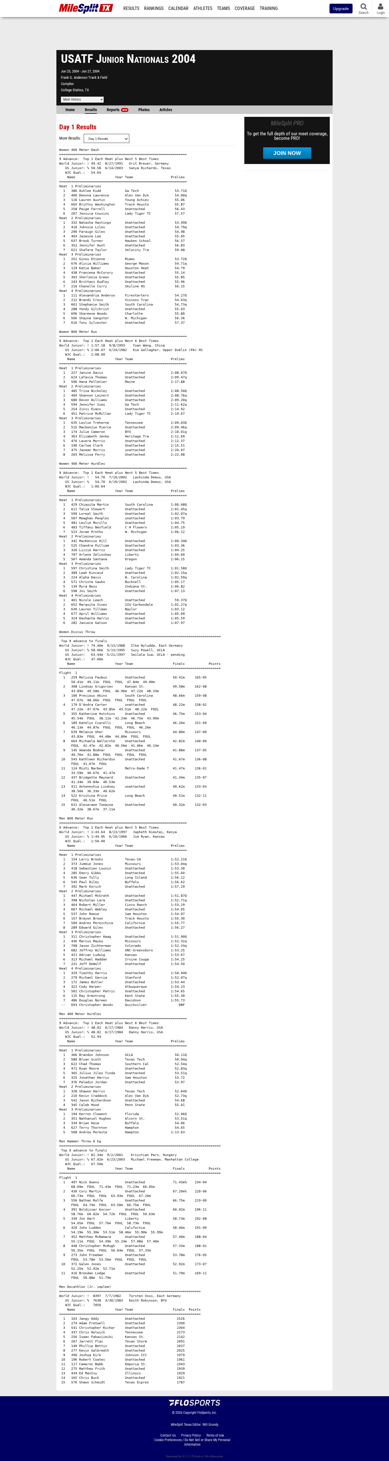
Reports (117, 109)
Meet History (72, 99)
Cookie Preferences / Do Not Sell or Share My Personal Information (192, 1442)
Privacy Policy (191, 1435)
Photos (144, 109)
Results (131, 8)
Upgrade (341, 8)
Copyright (189, 1413)
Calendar (178, 8)
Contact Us (168, 1435)
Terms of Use (215, 1435)
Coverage (245, 8)
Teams (223, 8)
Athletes (202, 8)
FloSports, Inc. (207, 1413)
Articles (165, 109)
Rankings (153, 8)
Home (70, 109)
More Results (69, 138)
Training (269, 8)
